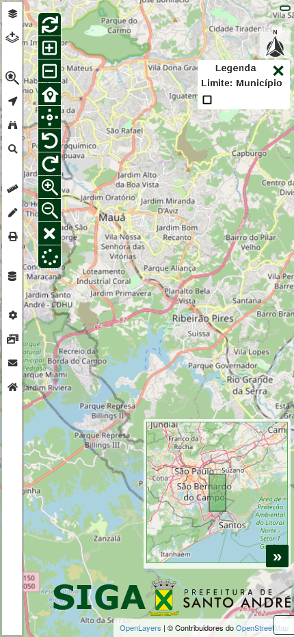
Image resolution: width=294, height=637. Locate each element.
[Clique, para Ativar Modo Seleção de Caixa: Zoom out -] (49, 210)
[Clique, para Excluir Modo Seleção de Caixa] (49, 233)
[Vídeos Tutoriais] (12, 339)
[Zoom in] (49, 47)
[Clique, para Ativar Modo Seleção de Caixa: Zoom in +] (49, 187)
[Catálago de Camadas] (12, 276)
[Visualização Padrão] (49, 94)
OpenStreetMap (262, 627)
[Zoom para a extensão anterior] (49, 140)
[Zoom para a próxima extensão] (49, 163)
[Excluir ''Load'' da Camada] (49, 256)
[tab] (12, 14)
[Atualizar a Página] (49, 24)
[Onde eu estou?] (49, 117)
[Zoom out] (49, 70)
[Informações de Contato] (12, 363)
